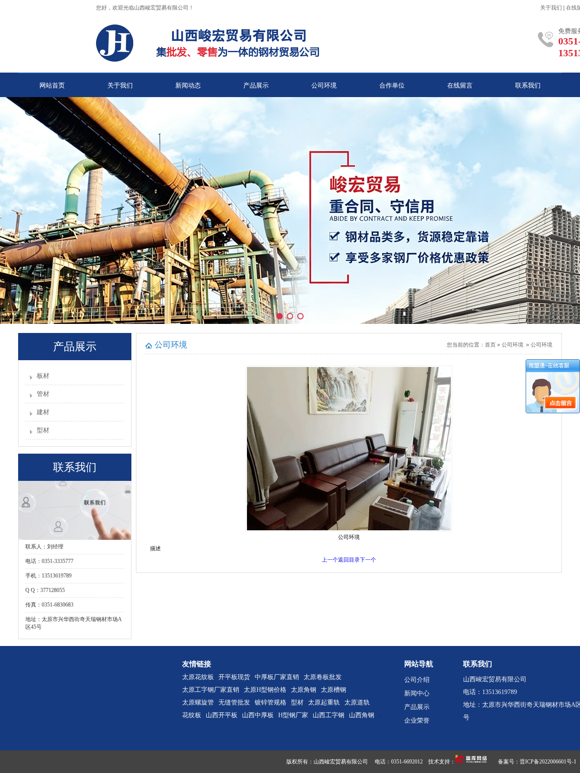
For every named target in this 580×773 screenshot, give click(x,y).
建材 (43, 412)
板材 (43, 375)
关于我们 (551, 8)
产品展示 (256, 85)
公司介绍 (417, 679)
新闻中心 (417, 693)
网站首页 (52, 85)
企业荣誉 (417, 720)
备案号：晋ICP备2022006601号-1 (537, 761)
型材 (43, 430)
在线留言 (460, 85)
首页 (490, 345)
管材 (43, 394)
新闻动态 (188, 85)
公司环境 (324, 85)
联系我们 (528, 85)
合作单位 (392, 85)
